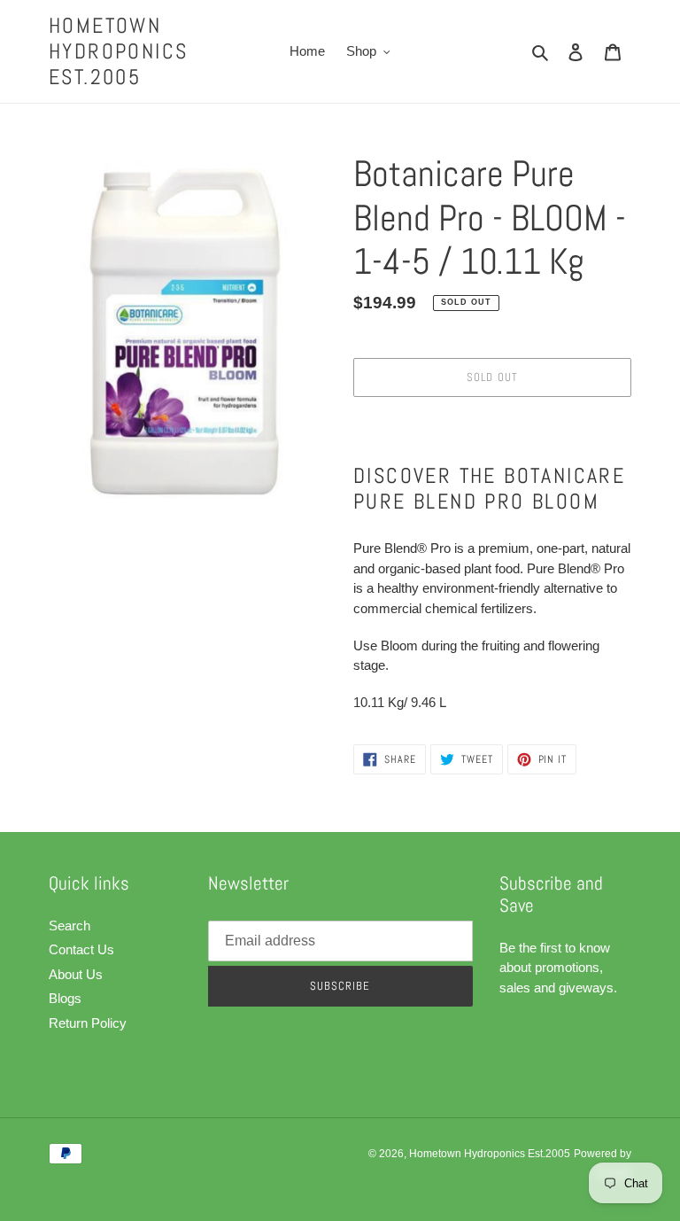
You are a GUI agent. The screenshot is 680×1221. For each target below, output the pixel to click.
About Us (76, 974)
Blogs (65, 998)
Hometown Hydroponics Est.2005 (118, 51)
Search (69, 925)
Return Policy (88, 1022)
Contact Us (81, 949)
